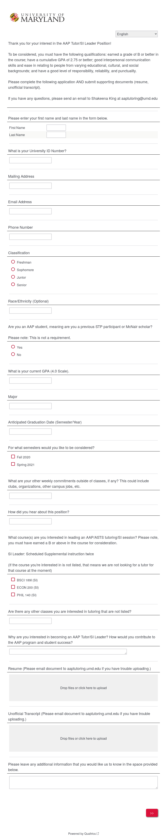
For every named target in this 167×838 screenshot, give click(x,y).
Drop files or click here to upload (83, 687)
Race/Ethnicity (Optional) (28, 301)
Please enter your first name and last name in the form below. (58, 118)
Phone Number (20, 227)
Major (12, 396)
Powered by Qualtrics (82, 833)
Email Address (20, 201)
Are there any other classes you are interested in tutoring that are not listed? (69, 611)
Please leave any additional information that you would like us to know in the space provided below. (82, 766)
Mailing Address (21, 176)
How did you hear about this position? (38, 511)
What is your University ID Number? (37, 150)
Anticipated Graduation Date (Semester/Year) (45, 422)
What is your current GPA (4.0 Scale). (38, 371)
